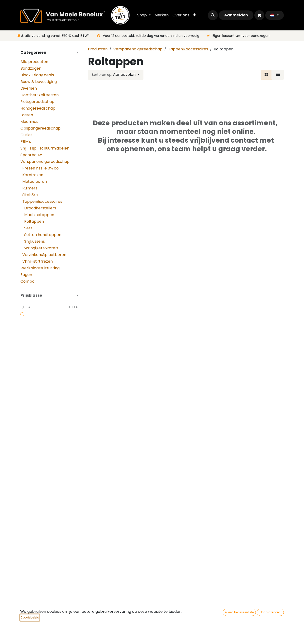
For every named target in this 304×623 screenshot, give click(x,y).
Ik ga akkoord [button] (270, 612)
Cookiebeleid (29, 617)
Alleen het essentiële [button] (239, 612)
